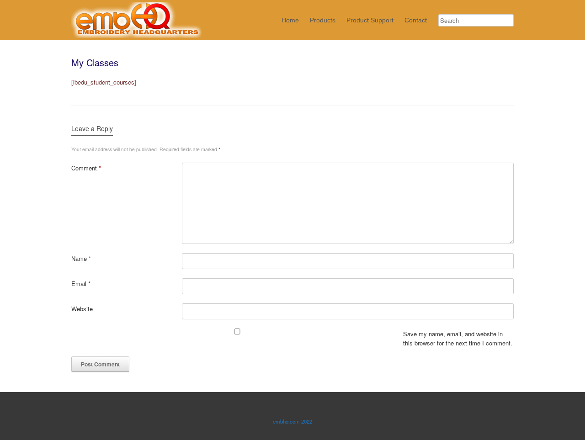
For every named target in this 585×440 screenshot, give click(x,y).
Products (322, 20)
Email (80, 283)
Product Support (370, 20)
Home (290, 20)
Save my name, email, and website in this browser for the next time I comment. (457, 338)
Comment (86, 168)
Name (81, 258)
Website (82, 308)
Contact (415, 20)
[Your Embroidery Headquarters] (136, 20)
